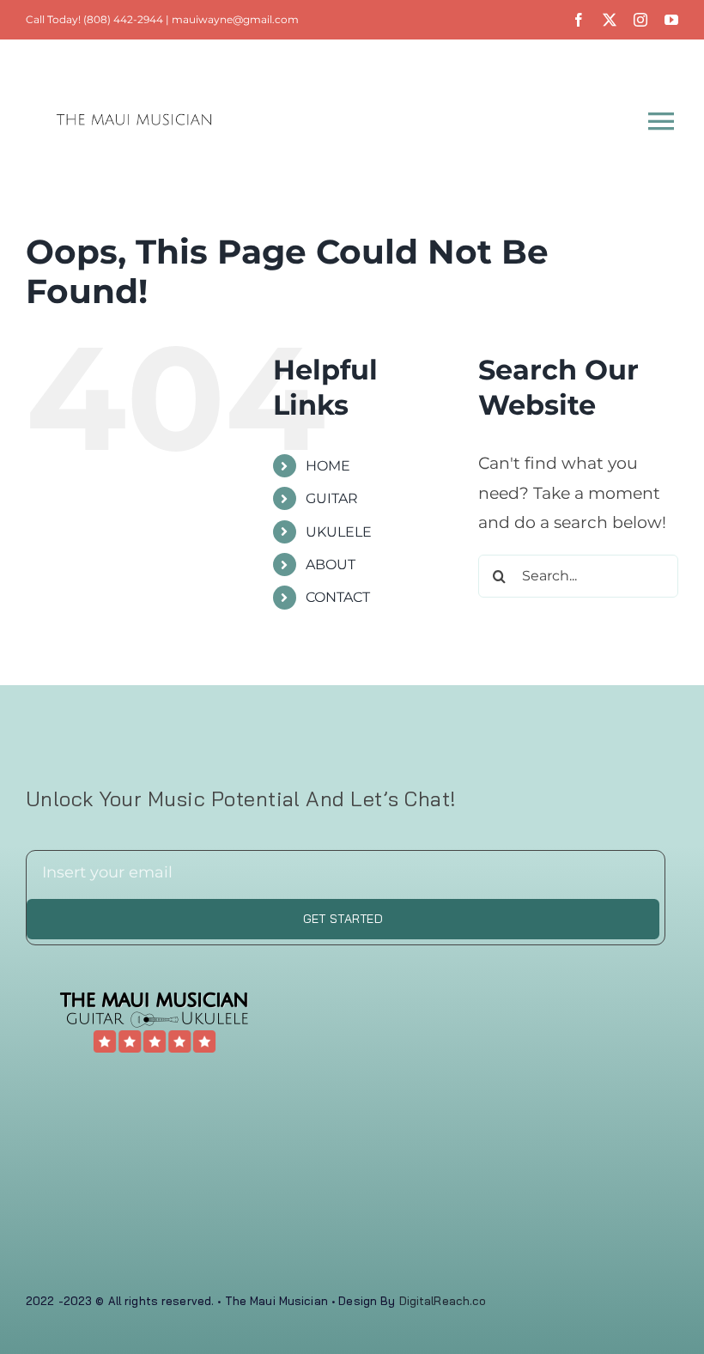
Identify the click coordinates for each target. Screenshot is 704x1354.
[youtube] (671, 20)
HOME (328, 466)
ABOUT (330, 564)
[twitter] (609, 20)
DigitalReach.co (443, 1301)
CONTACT (338, 597)
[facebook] (579, 20)
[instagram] (640, 20)
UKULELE (339, 532)
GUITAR (332, 498)
